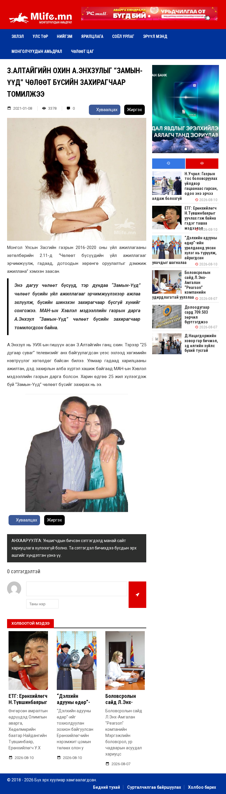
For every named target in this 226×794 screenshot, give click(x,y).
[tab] (168, 163)
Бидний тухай (106, 787)
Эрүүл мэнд (155, 36)
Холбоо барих (202, 787)
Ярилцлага (92, 36)
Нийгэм (64, 36)
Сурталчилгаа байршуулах (154, 787)
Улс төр (40, 36)
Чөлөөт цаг (82, 51)
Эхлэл (17, 36)
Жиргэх (134, 109)
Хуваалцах (106, 109)
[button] (149, 16)
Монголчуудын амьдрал (36, 51)
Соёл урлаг (123, 36)
